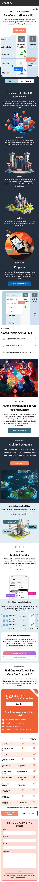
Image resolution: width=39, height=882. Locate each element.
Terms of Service (20, 877)
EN (33, 9)
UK (37, 9)
